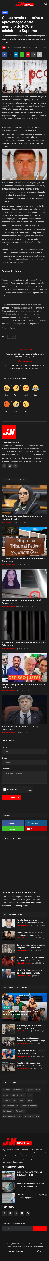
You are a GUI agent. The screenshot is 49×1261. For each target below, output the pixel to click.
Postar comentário (11, 797)
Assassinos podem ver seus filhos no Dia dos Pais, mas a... (24, 643)
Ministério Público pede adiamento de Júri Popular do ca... (22, 601)
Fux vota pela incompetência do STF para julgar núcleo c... (21, 727)
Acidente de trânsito (10, 1106)
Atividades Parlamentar (12, 1116)
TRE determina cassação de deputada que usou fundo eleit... (22, 517)
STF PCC (11, 337)
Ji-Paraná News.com (14, 47)
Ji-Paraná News (7, 522)
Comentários (9, 741)
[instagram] (10, 1213)
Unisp (30, 1095)
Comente (6, 769)
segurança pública (33, 1090)
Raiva (6, 411)
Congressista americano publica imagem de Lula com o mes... (31, 946)
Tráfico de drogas (17, 1095)
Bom (6, 395)
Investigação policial (31, 1116)
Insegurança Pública (29, 1106)
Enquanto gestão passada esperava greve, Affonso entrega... (32, 1039)
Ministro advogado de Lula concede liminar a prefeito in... (23, 685)
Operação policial (9, 1100)
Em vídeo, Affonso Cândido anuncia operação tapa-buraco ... (31, 1064)
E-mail (4, 758)
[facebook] (4, 1213)
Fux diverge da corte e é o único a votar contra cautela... (31, 1026)
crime (30, 1100)
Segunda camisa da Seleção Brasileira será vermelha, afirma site (24, 355)
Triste (16, 411)
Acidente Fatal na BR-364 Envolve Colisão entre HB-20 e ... (30, 1173)
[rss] (28, 1213)
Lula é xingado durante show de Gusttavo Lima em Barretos (30, 958)
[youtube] (22, 1213)
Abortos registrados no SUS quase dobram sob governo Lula (30, 1185)
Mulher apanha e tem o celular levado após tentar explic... (30, 933)
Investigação (8, 1111)
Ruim (16, 395)
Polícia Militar (18, 1090)
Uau (25, 411)
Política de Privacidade (15, 1251)
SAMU (21, 1100)
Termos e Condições (33, 1251)
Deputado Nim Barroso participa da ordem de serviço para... (32, 1051)
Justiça (5, 12)
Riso (35, 395)
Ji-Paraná (6, 1090)
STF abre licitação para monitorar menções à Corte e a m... (23, 559)
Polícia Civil (20, 1111)
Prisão (5, 1095)
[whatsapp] (16, 1213)
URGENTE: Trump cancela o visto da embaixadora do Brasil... (31, 971)
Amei (26, 395)
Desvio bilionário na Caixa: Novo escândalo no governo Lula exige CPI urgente (24, 366)
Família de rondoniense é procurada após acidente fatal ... (31, 921)
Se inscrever (40, 1228)
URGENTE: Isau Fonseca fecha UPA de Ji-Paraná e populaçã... (32, 1196)
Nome (4, 747)
